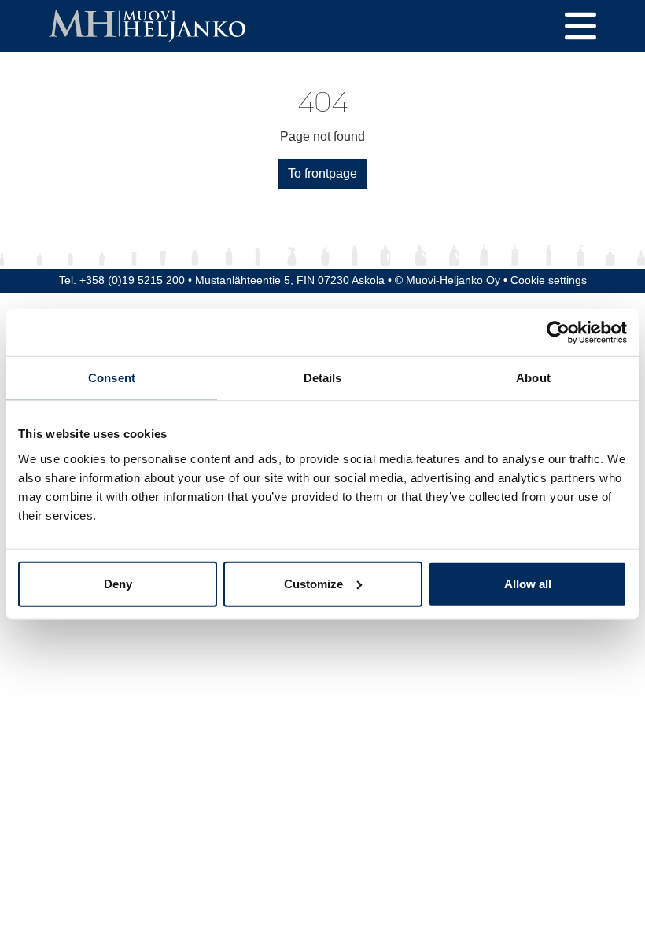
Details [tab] (323, 378)
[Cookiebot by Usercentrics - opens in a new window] (558, 332)
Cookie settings (548, 280)
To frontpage (322, 173)
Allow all (527, 583)
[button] (580, 26)
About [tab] (533, 378)
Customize (313, 583)
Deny (118, 583)
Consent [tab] (111, 378)
